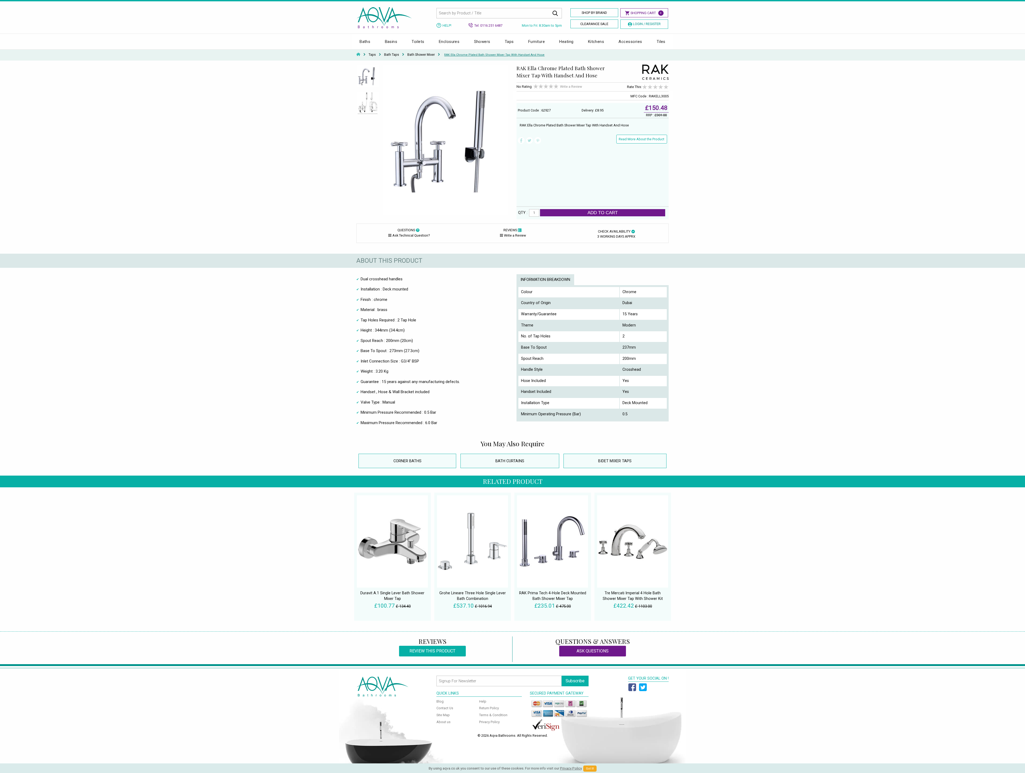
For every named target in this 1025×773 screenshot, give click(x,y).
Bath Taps (391, 55)
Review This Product (432, 651)
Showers (482, 41)
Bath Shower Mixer (421, 55)
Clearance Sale (594, 24)
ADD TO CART (603, 212)
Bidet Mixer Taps (615, 461)
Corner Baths (407, 461)
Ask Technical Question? (411, 235)
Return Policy (489, 708)
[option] (367, 78)
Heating (566, 41)
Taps (509, 41)
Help (482, 701)
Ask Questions (593, 651)
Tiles (661, 41)
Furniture (536, 41)
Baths (365, 41)
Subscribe (575, 680)
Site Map (443, 715)
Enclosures (449, 41)
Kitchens (596, 41)
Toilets (418, 41)
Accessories (630, 41)
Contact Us (444, 708)
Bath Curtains (509, 461)
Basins (391, 41)
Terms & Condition (493, 715)
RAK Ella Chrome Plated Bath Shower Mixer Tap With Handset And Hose (494, 55)
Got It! (590, 768)
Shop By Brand (594, 13)
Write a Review (571, 87)
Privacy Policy (489, 722)
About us (443, 722)
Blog (440, 701)
